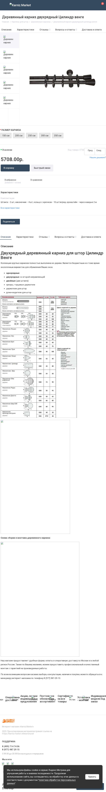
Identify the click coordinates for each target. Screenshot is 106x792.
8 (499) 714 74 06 (10, 746)
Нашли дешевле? (98, 157)
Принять (92, 777)
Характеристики (25, 29)
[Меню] (5, 5)
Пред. (90, 150)
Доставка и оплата (92, 29)
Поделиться (9, 222)
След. (99, 150)
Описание (6, 29)
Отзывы (45, 29)
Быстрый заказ (42, 168)
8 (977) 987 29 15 (10, 749)
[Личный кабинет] (94, 5)
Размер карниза (11, 130)
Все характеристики (10, 208)
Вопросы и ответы (66, 29)
